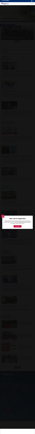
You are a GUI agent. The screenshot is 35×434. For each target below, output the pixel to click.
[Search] (31, 3)
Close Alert (17, 226)
